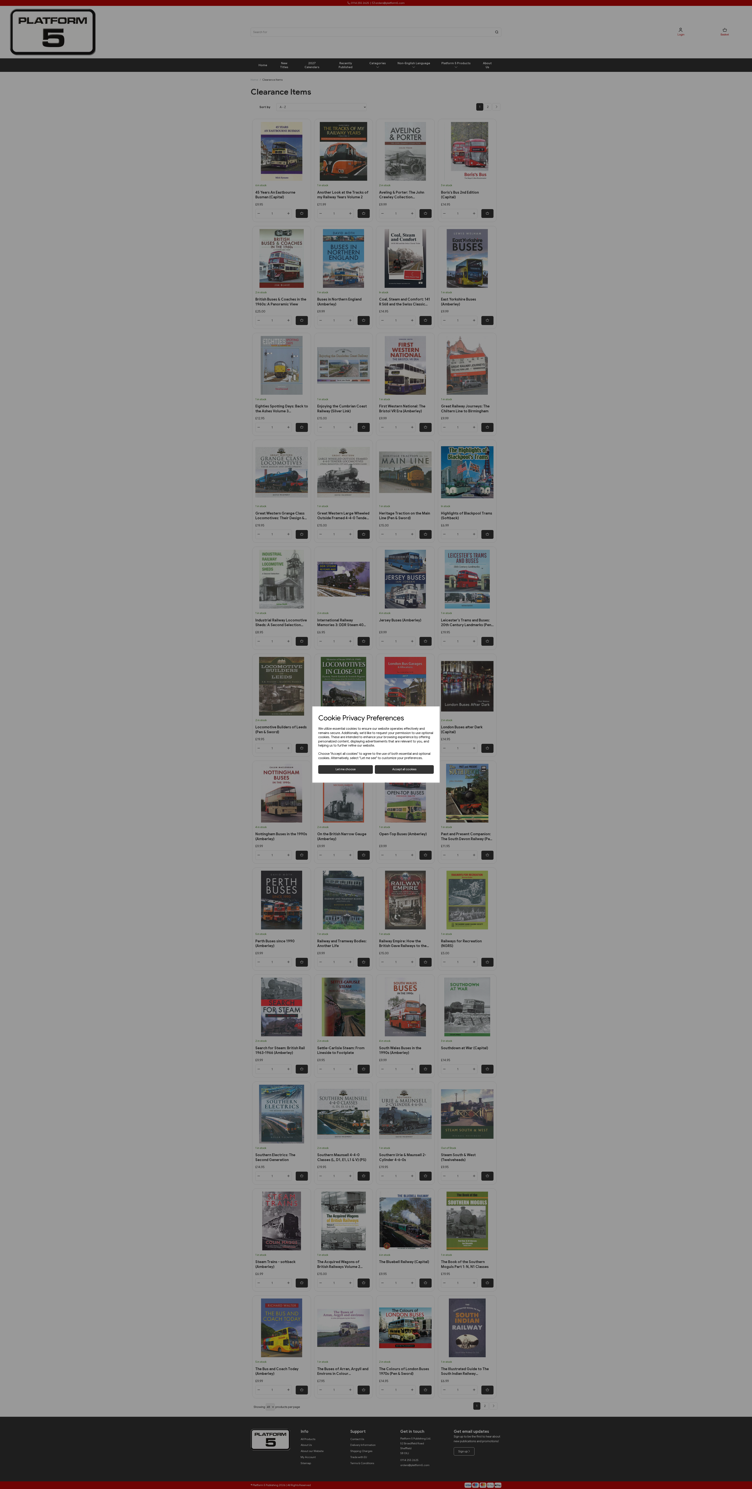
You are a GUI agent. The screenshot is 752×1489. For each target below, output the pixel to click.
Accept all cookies (404, 769)
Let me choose (346, 769)
